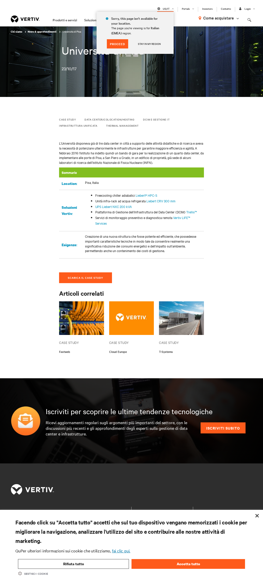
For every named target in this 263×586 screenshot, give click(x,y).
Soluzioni (90, 19)
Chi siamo (17, 31)
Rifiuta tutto (73, 563)
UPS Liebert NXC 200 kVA (113, 206)
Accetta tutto (188, 563)
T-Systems (166, 352)
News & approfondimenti (42, 31)
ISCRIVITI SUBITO (223, 428)
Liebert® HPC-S (146, 195)
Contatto (226, 9)
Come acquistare (218, 18)
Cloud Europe (118, 352)
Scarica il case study (85, 278)
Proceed (117, 44)
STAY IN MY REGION (149, 44)
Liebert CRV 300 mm (160, 200)
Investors (207, 9)
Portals (186, 9)
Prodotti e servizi (65, 19)
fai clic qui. (121, 550)
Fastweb (64, 352)
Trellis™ (191, 212)
